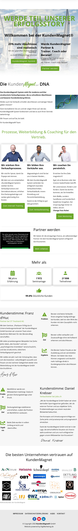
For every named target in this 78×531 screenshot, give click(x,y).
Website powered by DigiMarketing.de (39, 526)
